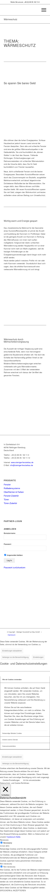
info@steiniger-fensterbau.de (21, 465)
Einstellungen (38, 657)
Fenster (7, 484)
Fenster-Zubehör (11, 495)
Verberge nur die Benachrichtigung (15, 657)
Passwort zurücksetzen (14, 567)
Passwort (7, 544)
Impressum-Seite (13, 836)
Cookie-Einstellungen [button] (11, 780)
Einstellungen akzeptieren (12, 650)
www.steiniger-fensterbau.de (22, 462)
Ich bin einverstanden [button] (31, 780)
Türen (6, 499)
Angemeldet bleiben (15, 555)
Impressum (11, 635)
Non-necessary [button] (6, 863)
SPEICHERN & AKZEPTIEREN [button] (13, 890)
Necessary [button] (4, 840)
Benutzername (9, 533)
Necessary (7, 843)
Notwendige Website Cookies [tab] (12, 733)
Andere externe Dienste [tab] (10, 740)
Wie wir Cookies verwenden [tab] (12, 679)
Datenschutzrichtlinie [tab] (9, 746)
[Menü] (42, 9)
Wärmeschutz (10, 19)
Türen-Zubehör (10, 503)
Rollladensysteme (12, 488)
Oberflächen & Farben (14, 491)
